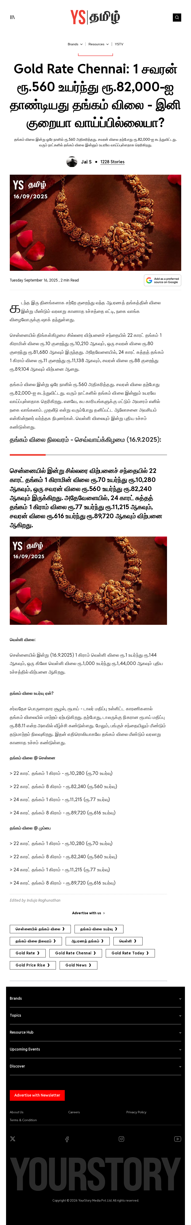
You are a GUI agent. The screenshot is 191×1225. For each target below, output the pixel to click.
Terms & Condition (23, 1120)
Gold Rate (25, 953)
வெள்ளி (125, 941)
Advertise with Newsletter (37, 1095)
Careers (74, 1112)
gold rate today (128, 953)
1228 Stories (112, 161)
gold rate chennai (73, 953)
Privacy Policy (136, 1112)
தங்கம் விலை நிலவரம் (33, 941)
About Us (17, 1112)
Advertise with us (86, 913)
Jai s (86, 162)
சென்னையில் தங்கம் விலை (38, 929)
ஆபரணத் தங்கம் (85, 941)
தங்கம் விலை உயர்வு (96, 929)
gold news (76, 965)
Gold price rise (30, 965)
